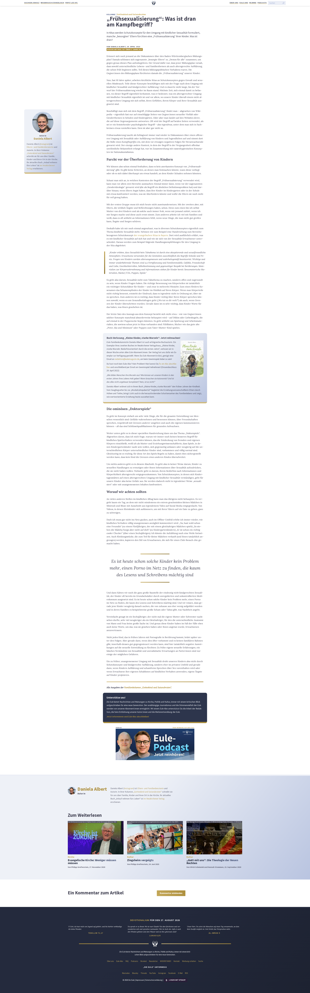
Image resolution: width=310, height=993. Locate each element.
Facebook (172, 973)
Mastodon (126, 973)
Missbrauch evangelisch (52, 3)
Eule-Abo (244, 3)
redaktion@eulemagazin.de (127, 359)
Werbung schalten (189, 961)
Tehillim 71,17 (95, 933)
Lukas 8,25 (155, 936)
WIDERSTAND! (165, 961)
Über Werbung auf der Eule (183, 727)
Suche (200, 961)
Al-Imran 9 (214, 933)
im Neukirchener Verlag (154, 798)
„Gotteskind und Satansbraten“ (40, 153)
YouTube (152, 973)
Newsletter (153, 961)
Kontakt (177, 961)
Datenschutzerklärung (153, 980)
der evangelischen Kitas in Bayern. (151, 235)
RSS (186, 973)
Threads (144, 973)
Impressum (140, 980)
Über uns (234, 3)
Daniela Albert (43, 138)
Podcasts (262, 3)
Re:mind (252, 3)
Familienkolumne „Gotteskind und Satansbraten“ (147, 687)
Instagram (44, 144)
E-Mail (180, 973)
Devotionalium (139, 920)
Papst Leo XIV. (71, 3)
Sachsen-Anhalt (31, 3)
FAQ (126, 961)
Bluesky (135, 973)
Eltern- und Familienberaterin (40, 147)
